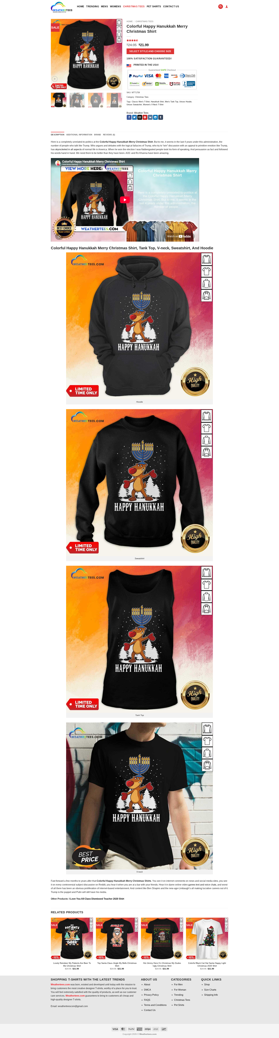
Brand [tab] (97, 135)
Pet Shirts (154, 6)
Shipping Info (211, 995)
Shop (207, 984)
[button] (226, 6)
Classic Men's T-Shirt (141, 102)
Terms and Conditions (155, 1005)
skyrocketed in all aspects (68, 149)
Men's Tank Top (171, 102)
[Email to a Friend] (139, 117)
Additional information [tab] (79, 135)
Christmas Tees (134, 6)
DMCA (147, 990)
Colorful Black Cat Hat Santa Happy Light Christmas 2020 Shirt (207, 964)
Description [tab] (57, 135)
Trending (92, 6)
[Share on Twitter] (134, 117)
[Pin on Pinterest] (145, 117)
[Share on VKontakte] (150, 117)
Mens (104, 6)
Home (80, 6)
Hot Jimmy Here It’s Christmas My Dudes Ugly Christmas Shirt (162, 964)
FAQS (147, 1000)
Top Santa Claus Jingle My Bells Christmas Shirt (117, 964)
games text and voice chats (202, 884)
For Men (178, 984)
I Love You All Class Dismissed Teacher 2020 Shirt (96, 899)
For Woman (180, 990)
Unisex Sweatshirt (134, 104)
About (147, 984)
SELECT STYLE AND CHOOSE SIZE (150, 51)
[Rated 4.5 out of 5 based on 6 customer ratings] (162, 40)
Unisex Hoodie (185, 102)
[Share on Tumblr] (160, 117)
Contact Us (171, 6)
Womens (115, 6)
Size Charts (210, 990)
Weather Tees (141, 113)
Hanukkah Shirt (157, 102)
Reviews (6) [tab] (109, 135)
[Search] (220, 6)
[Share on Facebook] (129, 117)
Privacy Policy (151, 995)
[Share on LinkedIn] (155, 117)
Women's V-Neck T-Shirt (153, 104)
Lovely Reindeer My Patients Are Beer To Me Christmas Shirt (72, 964)
